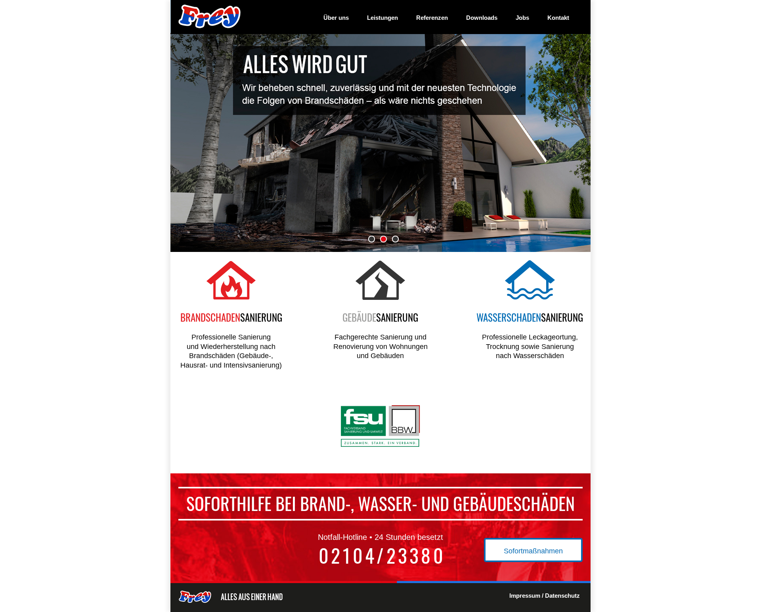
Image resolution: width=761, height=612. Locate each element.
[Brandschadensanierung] (231, 297)
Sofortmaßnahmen (533, 551)
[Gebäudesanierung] (380, 297)
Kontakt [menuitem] (558, 18)
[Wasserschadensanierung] (530, 297)
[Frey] (208, 30)
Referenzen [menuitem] (432, 18)
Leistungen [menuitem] (382, 18)
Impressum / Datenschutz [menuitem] (544, 595)
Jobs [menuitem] (522, 18)
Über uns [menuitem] (336, 18)
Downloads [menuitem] (481, 18)
